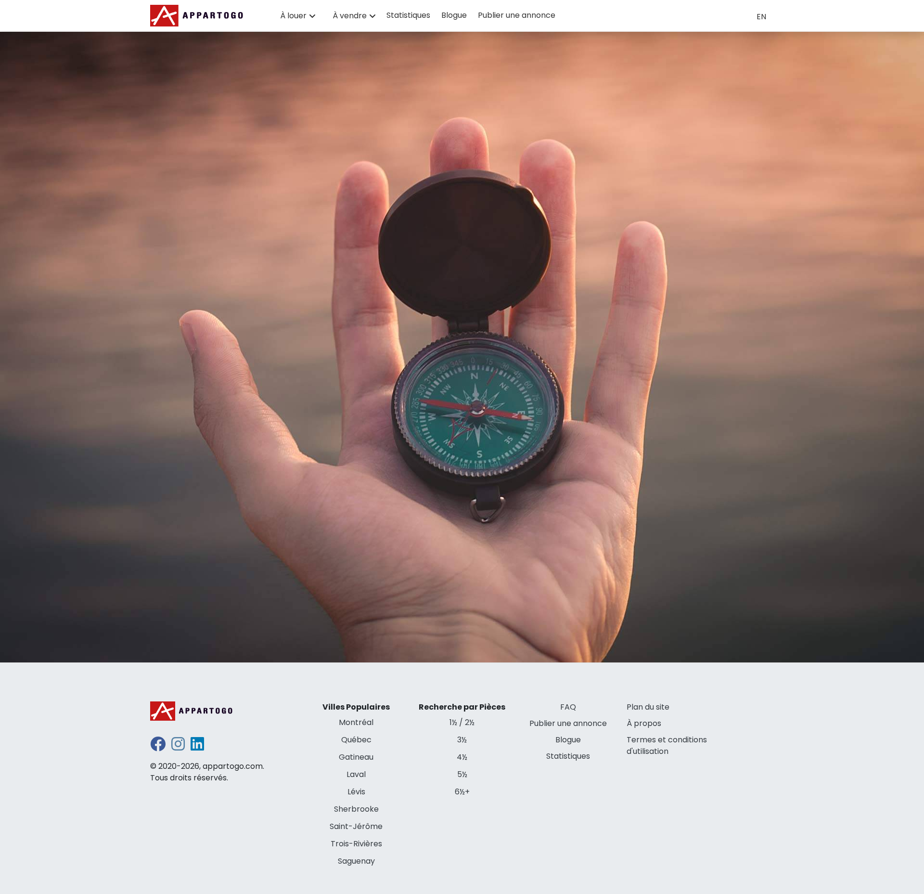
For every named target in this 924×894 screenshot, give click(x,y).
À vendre (350, 15)
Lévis (356, 791)
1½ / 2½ (462, 722)
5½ (462, 774)
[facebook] (158, 746)
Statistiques (408, 15)
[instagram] (178, 746)
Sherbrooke (356, 809)
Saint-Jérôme (356, 826)
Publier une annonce (516, 15)
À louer (293, 15)
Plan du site (648, 707)
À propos (644, 723)
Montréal (356, 722)
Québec (356, 739)
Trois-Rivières (356, 843)
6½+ (462, 791)
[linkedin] (197, 746)
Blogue (454, 15)
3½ (462, 739)
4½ (462, 757)
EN (761, 16)
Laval (356, 774)
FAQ (568, 707)
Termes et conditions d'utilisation (667, 745)
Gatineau (356, 757)
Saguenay (356, 861)
